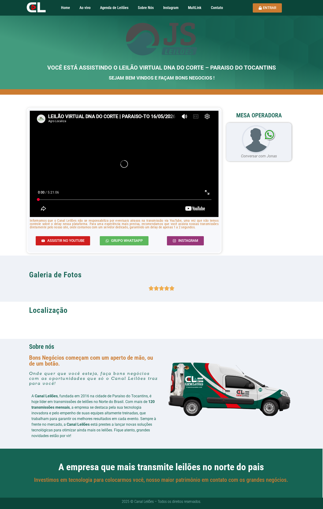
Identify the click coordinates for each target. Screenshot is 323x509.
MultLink (194, 7)
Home (65, 7)
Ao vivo (85, 7)
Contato (217, 7)
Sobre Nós (146, 7)
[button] (168, 391)
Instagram (171, 7)
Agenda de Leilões (114, 7)
